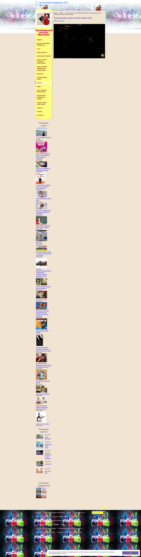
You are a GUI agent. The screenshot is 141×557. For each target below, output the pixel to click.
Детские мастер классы (42, 394)
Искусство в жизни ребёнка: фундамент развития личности (42, 407)
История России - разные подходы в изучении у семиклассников (43, 186)
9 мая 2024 (48, 464)
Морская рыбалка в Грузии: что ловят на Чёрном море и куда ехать (43, 253)
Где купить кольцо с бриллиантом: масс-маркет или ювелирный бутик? (43, 365)
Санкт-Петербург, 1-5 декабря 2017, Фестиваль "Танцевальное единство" (83, 13)
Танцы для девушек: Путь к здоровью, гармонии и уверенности (43, 212)
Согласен (130, 553)
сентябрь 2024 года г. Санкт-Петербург (48, 455)
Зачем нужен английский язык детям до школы (43, 226)
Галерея (61, 13)
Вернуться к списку (59, 21)
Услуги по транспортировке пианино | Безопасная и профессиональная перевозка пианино (43, 272)
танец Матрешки (48, 437)
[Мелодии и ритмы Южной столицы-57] (43, 495)
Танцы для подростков (42, 424)
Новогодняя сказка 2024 (48, 446)
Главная (55, 13)
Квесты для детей (41, 299)
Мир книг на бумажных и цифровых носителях (43, 169)
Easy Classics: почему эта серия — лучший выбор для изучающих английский (43, 156)
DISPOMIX (39, 242)
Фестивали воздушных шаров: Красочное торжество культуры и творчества (42, 313)
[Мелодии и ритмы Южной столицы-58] (38, 495)
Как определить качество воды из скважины (43, 287)
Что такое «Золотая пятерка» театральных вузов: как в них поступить (43, 349)
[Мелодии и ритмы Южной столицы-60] (38, 490)
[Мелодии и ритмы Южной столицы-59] (44, 490)
